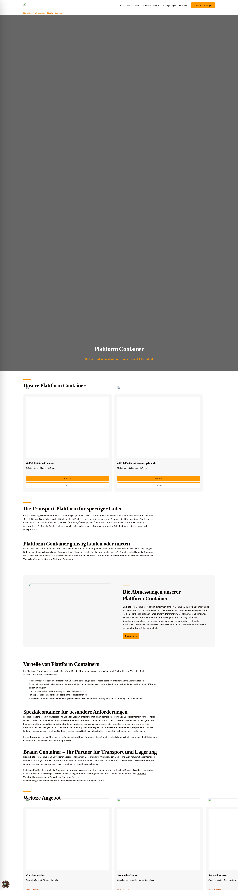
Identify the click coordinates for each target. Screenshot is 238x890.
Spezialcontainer (39, 13)
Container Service (151, 5)
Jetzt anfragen (131, 636)
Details (68, 485)
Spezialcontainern (133, 717)
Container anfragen (203, 5)
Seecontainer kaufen (127, 875)
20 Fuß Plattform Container (40, 463)
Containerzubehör (35, 875)
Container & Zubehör (129, 5)
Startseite (27, 13)
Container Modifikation (142, 737)
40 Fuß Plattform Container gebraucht (136, 463)
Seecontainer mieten (218, 875)
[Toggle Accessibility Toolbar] (5, 884)
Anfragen (67, 478)
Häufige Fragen (169, 5)
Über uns (183, 5)
